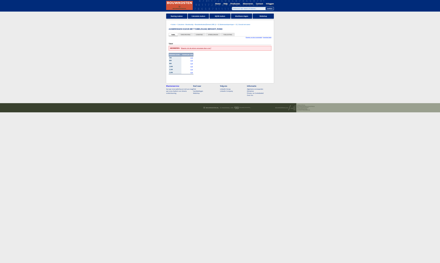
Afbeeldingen (213, 34)
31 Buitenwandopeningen (226, 24)
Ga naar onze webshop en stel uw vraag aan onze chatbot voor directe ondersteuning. (179, 91)
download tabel (267, 37)
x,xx (191, 58)
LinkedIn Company (226, 91)
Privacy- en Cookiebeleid (255, 93)
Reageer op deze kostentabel (254, 37)
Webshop (263, 16)
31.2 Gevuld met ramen (243, 24)
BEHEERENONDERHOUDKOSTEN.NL (306, 106)
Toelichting (227, 34)
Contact (259, 3)
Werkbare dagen (241, 16)
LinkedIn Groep (225, 89)
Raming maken (177, 16)
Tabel (173, 34)
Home (218, 3)
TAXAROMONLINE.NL (302, 109)
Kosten (173, 24)
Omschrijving (185, 34)
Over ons (250, 95)
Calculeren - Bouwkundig (185, 24)
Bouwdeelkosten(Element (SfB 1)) (205, 24)
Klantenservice (172, 86)
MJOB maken (220, 16)
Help (225, 3)
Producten (235, 3)
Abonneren (248, 3)
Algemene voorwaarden (255, 89)
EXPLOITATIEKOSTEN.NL (303, 107)
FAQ (194, 89)
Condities (199, 34)
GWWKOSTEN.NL (301, 105)
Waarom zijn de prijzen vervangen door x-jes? (196, 48)
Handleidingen (198, 91)
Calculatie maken (198, 16)
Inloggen (270, 3)
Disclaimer (250, 91)
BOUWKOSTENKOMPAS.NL (303, 110)
